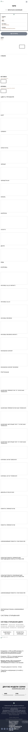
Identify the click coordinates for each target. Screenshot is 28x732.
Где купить (14, 33)
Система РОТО (13, 627)
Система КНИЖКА (20, 624)
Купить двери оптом (14, 717)
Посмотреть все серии (18, 688)
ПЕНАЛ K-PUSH (12, 624)
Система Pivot (4, 624)
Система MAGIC (11, 626)
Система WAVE (20, 627)
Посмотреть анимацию (20, 633)
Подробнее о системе (7, 633)
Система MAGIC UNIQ (20, 626)
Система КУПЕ (4, 626)
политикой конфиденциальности (15, 725)
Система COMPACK (5, 627)
